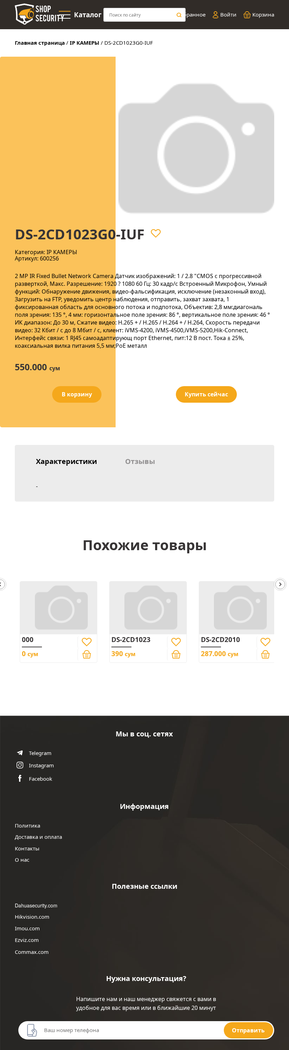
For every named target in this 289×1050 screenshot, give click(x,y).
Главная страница (40, 42)
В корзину (77, 394)
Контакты (27, 848)
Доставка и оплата (38, 837)
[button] (280, 585)
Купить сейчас (206, 394)
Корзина (263, 14)
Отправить (248, 1030)
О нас (22, 860)
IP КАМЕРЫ (84, 42)
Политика (27, 826)
